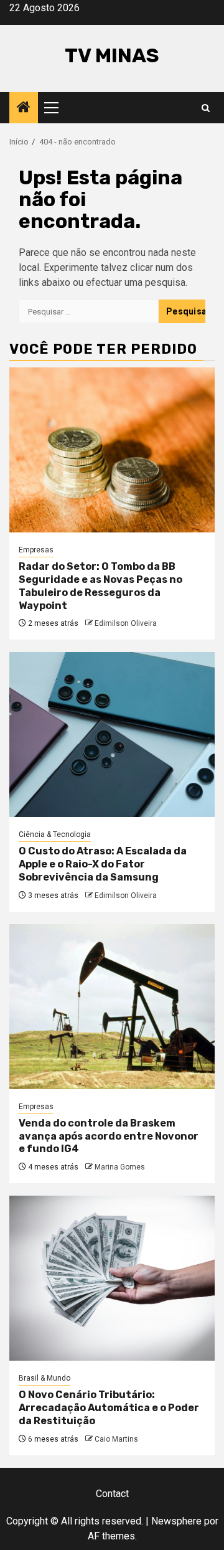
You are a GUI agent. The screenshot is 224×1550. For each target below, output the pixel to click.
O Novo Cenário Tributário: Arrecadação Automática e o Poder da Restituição (109, 1408)
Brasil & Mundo (44, 1378)
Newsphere (176, 1521)
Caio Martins (116, 1439)
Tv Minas (112, 55)
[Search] (205, 108)
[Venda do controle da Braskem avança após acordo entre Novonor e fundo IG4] (112, 1006)
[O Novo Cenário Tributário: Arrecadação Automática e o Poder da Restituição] (112, 1278)
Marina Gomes (120, 1167)
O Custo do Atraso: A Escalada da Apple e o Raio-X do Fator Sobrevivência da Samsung (103, 864)
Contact (112, 1494)
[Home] (23, 108)
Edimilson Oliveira (126, 623)
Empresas (36, 550)
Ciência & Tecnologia (55, 834)
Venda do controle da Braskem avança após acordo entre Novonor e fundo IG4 (108, 1136)
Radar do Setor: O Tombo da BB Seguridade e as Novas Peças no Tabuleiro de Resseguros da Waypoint (100, 585)
